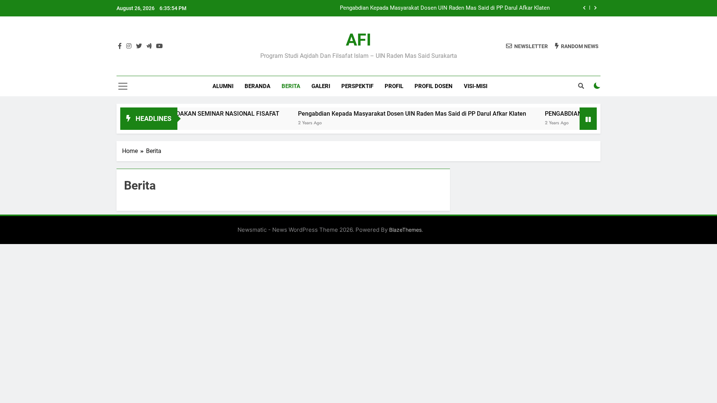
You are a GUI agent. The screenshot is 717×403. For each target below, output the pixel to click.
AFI (358, 40)
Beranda (257, 86)
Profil (394, 86)
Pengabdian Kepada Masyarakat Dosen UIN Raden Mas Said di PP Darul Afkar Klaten (445, 8)
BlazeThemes (405, 230)
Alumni (222, 86)
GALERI (320, 86)
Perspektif (357, 86)
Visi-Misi (475, 86)
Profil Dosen (434, 86)
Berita (291, 86)
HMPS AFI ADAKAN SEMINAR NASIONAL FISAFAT (202, 113)
